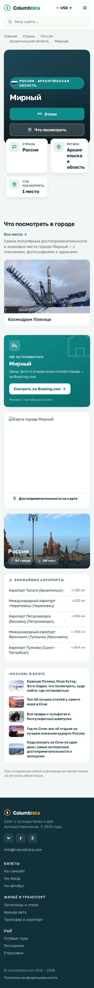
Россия (47, 36)
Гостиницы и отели (21, 904)
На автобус (14, 885)
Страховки (14, 953)
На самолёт (14, 871)
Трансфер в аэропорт (23, 919)
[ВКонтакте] (8, 838)
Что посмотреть (50, 129)
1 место (30, 191)
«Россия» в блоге (27, 673)
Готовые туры (16, 938)
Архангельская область (29, 41)
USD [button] (66, 7)
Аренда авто (15, 912)
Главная (10, 36)
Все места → (15, 234)
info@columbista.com (23, 849)
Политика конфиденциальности (30, 977)
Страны (29, 36)
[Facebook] (20, 838)
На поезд (12, 878)
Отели (50, 114)
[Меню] (85, 8)
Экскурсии (14, 945)
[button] (47, 460)
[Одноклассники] (32, 838)
